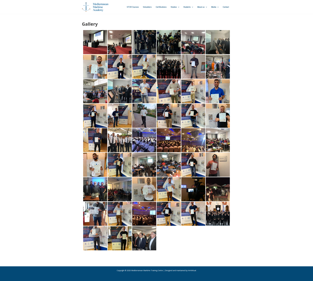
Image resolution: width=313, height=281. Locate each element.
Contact (226, 7)
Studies (174, 7)
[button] (178, 7)
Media (213, 7)
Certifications (161, 7)
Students (187, 7)
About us (201, 7)
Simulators (147, 7)
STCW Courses (133, 7)
